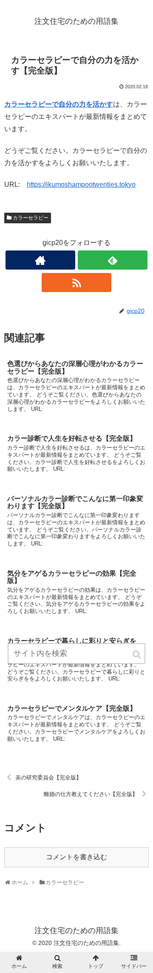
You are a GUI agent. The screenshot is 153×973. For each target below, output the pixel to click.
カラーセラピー (30, 218)
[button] (137, 654)
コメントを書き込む (76, 857)
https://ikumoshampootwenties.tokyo (81, 184)
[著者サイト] (40, 260)
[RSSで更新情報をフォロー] (76, 282)
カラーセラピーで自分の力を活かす (58, 104)
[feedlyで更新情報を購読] (112, 260)
